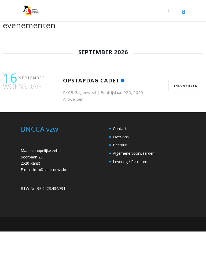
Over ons (121, 136)
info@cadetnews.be (50, 169)
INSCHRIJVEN (186, 86)
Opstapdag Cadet (91, 80)
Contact (120, 128)
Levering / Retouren (130, 161)
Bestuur (120, 144)
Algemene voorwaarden (133, 153)
